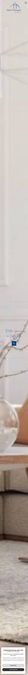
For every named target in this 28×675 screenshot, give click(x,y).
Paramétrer (13, 665)
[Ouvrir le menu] (26, 3)
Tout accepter (13, 669)
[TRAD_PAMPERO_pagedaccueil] (14, 13)
